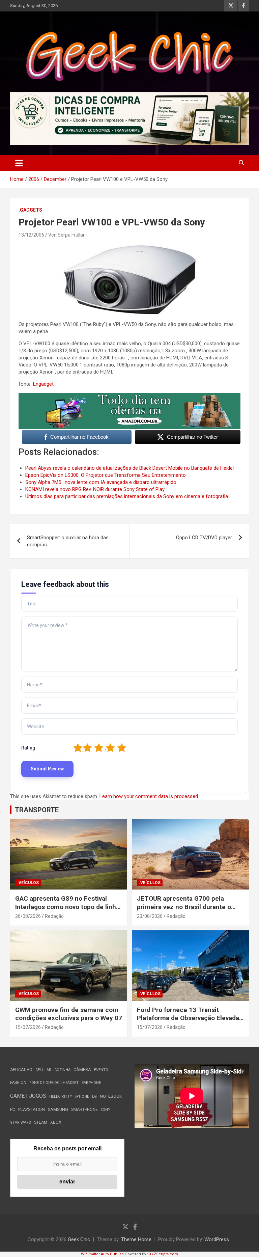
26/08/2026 (28, 916)
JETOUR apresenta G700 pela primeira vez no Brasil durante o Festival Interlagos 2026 (184, 907)
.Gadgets (30, 210)
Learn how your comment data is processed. (149, 796)
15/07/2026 (28, 1027)
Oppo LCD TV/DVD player (204, 538)
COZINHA (62, 1070)
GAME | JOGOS (28, 1096)
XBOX (55, 1122)
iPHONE (82, 1096)
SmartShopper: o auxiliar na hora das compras (68, 541)
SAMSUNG (58, 1109)
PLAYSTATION (31, 1109)
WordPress (216, 1239)
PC (12, 1109)
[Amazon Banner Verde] (129, 396)
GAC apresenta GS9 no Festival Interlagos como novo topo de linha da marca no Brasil (67, 907)
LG (94, 1096)
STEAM (40, 1122)
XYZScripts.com (163, 1254)
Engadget (43, 384)
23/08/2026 (150, 916)
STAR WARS (20, 1122)
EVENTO (101, 1070)
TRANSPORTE (37, 810)
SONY (105, 1110)
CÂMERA (82, 1069)
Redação (54, 916)
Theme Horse (136, 1239)
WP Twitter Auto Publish (102, 1254)
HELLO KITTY (60, 1096)
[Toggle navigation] (19, 163)
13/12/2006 (31, 235)
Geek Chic (79, 1239)
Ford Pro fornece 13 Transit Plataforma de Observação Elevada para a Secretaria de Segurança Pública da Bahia (188, 1022)
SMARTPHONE (84, 1109)
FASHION (18, 1082)
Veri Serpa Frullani (67, 235)
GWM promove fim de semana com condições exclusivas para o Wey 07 (68, 1014)
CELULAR (43, 1070)
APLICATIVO (21, 1069)
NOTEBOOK (111, 1096)
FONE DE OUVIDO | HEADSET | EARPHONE (65, 1083)
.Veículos (28, 882)
